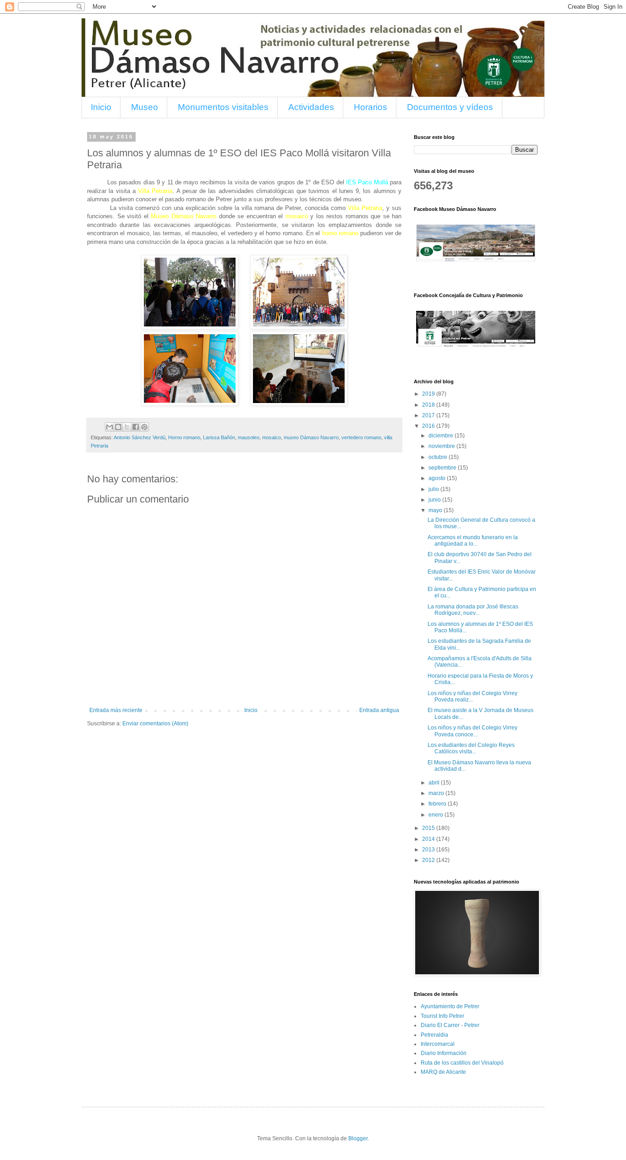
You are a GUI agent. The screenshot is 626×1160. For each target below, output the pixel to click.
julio (434, 489)
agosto (437, 478)
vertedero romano (361, 437)
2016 (429, 426)
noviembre (442, 446)
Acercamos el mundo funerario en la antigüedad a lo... (473, 540)
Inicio (101, 107)
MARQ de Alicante (443, 1072)
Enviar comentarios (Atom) (155, 723)
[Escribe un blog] (118, 426)
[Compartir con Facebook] (135, 426)
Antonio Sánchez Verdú (139, 437)
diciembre (441, 435)
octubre (438, 457)
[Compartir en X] (127, 426)
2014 (429, 839)
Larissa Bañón (219, 437)
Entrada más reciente (116, 710)
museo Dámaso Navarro (311, 437)
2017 (429, 415)
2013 (429, 849)
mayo (436, 510)
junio (435, 500)
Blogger (358, 1138)
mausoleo (248, 437)
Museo (144, 107)
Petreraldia (434, 1035)
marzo (436, 793)
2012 (429, 860)
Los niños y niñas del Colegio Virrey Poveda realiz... (472, 696)
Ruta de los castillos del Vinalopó (462, 1063)
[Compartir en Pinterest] (144, 426)
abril (434, 782)
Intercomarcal (438, 1044)
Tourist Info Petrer (442, 1016)
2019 (429, 394)
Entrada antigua (379, 710)
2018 (429, 405)
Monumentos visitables (223, 107)
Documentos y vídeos (450, 107)
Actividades (311, 107)
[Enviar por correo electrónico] (109, 426)
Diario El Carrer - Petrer (450, 1025)
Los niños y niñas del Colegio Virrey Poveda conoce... (472, 730)
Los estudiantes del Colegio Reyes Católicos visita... (471, 748)
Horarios (370, 107)
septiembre (443, 467)
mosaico (271, 437)
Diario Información (444, 1053)
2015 (429, 828)
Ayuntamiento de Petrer (450, 1006)
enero (436, 815)
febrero (438, 804)
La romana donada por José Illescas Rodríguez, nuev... (473, 609)
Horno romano (184, 437)
